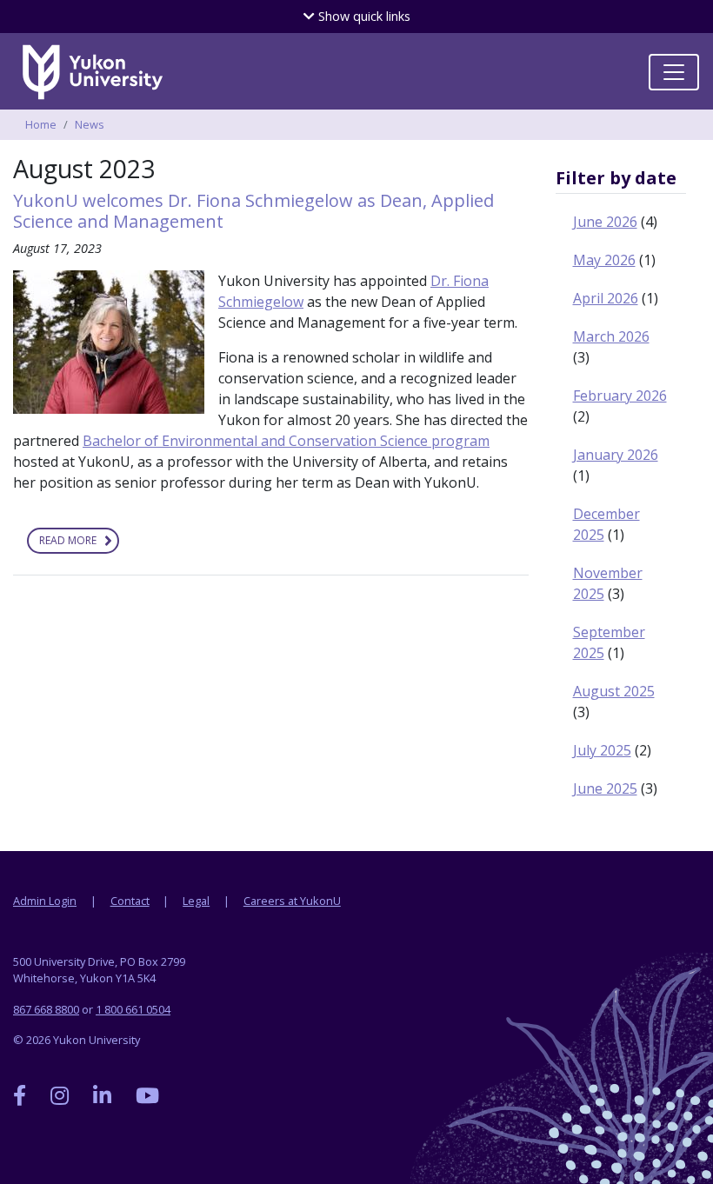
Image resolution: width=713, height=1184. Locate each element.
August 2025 (614, 691)
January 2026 (615, 454)
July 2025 (602, 750)
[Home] (95, 72)
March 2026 (611, 336)
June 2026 (605, 221)
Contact (130, 900)
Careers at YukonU (292, 900)
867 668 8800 (46, 1009)
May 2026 (604, 259)
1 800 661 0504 (133, 1009)
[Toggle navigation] (674, 72)
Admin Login (45, 900)
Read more (79, 543)
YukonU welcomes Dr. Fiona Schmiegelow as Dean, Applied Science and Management (253, 211)
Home (41, 124)
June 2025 (605, 788)
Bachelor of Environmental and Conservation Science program (286, 440)
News (89, 124)
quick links (362, 16)
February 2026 (620, 395)
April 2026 (605, 298)
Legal (196, 900)
